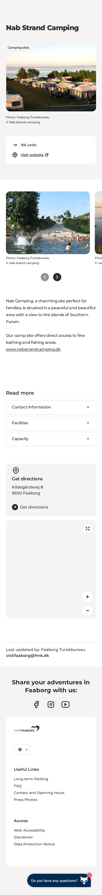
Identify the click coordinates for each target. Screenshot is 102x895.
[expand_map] (87, 528)
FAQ (18, 786)
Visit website (32, 155)
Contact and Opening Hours (39, 793)
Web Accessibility (29, 830)
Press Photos (25, 799)
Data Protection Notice (34, 844)
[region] (51, 569)
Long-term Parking (31, 779)
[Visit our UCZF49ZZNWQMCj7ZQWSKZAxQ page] (65, 704)
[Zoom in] (88, 597)
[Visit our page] (36, 704)
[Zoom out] (88, 610)
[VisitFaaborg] (26, 729)
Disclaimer (23, 837)
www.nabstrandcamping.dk (33, 349)
